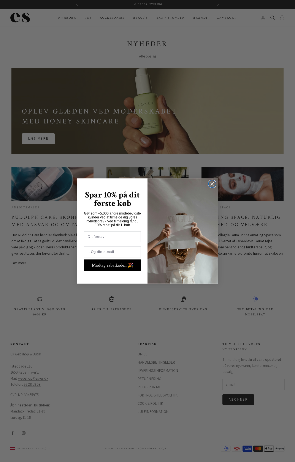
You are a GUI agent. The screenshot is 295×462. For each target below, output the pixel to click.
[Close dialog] (212, 184)
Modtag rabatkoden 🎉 (112, 265)
